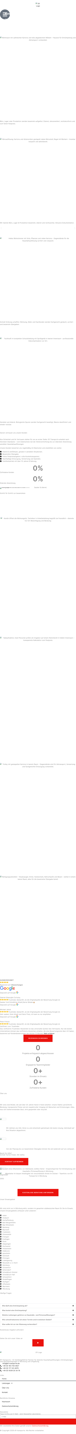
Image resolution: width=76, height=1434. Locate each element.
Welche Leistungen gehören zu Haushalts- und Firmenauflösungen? (28, 1315)
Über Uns (5, 1388)
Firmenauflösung (16, 133)
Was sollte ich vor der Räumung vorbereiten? (19, 1324)
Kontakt (5, 1392)
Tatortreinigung (14, 332)
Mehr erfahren (49, 1033)
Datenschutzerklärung (10, 1406)
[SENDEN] (38, 1422)
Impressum (6, 1402)
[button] (1, 228)
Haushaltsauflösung (18, 232)
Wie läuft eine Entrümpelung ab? (14, 1306)
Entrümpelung (13, 31)
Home (4, 1379)
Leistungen (6, 1383)
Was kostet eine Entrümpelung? (14, 1310)
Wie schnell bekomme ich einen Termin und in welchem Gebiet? (27, 1320)
